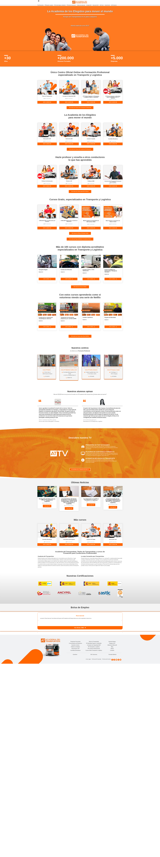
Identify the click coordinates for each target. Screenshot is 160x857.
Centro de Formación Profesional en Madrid (46, 367)
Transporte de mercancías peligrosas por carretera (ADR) (68, 318)
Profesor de (47, 181)
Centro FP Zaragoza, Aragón (113, 369)
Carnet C (91, 138)
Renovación (47, 138)
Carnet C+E (91, 539)
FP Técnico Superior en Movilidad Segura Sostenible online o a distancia (113, 97)
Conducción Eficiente (66, 269)
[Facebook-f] (112, 660)
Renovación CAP (95, 5)
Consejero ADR (88, 5)
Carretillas (113, 138)
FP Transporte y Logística (49, 5)
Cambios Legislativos (88, 317)
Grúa (69, 539)
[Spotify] (120, 660)
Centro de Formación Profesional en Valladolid (69, 367)
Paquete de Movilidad (110, 317)
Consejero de (69, 96)
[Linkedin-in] (118, 660)
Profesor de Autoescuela (81, 5)
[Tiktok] (114, 660)
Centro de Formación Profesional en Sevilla (91, 367)
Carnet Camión (107, 5)
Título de (47, 96)
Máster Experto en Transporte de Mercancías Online (91, 221)
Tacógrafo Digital (43, 269)
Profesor (69, 181)
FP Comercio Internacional (71, 5)
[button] (47, 102)
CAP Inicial (102, 5)
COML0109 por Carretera (47, 221)
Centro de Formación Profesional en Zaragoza (113, 367)
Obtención (69, 138)
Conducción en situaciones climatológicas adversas (46, 318)
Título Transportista (40, 5)
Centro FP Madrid (46, 369)
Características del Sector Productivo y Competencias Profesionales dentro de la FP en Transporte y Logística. (69, 501)
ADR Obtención (114, 5)
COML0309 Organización (69, 221)
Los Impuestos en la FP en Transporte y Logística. (91, 499)
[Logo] (80, 2)
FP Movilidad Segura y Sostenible (60, 5)
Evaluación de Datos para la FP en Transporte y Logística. (47, 500)
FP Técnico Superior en (91, 97)
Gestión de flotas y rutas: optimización (88, 270)
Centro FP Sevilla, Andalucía (91, 369)
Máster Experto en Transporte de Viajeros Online (113, 221)
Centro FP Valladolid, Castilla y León (69, 369)
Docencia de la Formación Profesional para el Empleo (113, 182)
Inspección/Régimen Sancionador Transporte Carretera (110, 271)
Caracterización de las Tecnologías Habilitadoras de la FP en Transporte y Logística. (112, 500)
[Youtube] (116, 660)
